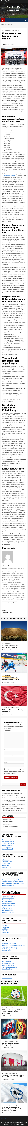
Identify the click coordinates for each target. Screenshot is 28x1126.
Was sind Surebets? (7, 901)
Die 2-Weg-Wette (6, 950)
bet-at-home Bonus (7, 861)
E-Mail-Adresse (8, 756)
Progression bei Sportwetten (9, 947)
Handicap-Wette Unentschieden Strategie (12, 878)
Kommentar (7, 730)
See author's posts (9, 603)
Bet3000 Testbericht (7, 845)
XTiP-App (4, 930)
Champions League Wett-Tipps (10, 967)
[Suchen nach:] (11, 784)
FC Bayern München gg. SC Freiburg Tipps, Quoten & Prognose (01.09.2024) (13, 1011)
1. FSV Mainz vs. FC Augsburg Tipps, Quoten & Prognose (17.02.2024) (13, 1076)
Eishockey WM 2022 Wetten (10, 679)
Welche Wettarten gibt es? (9, 896)
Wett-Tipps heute (6, 961)
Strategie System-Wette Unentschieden (12, 881)
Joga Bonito (5, 907)
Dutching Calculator (7, 978)
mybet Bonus (5, 860)
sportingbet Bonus (6, 863)
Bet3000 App (5, 932)
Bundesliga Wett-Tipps (8, 963)
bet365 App (5, 929)
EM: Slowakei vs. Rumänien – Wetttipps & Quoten (14, 797)
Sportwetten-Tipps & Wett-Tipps (10, 645)
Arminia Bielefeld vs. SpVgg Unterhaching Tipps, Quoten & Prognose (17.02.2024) (11, 1108)
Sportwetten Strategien (7, 821)
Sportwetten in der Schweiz (9, 943)
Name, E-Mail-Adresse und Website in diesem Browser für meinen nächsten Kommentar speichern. (14, 771)
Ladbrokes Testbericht (8, 843)
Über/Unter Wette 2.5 (7, 910)
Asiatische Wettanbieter (8, 898)
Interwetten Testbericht (8, 841)
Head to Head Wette (7, 909)
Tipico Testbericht (6, 847)
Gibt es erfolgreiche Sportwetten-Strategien (13, 883)
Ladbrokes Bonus (6, 867)
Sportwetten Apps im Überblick (10, 949)
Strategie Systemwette (8, 885)
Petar (12, 1047)
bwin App (4, 925)
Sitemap (3, 1118)
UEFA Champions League (8, 175)
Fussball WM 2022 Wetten (7, 612)
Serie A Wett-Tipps (7, 969)
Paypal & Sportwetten (7, 900)
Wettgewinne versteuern (8, 903)
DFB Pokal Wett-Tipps (8, 965)
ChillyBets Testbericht (7, 849)
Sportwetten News (6, 30)
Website (6, 762)
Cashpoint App (5, 927)
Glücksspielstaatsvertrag (8, 905)
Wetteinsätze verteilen (8, 912)
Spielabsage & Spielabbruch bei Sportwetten (13, 945)
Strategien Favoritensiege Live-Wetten (12, 880)
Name (6, 750)
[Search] (26, 20)
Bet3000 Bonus (6, 865)
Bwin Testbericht (6, 840)
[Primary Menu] (6, 20)
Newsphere (13, 1124)
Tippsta (12, 44)
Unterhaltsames (15, 30)
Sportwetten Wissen (7, 707)
